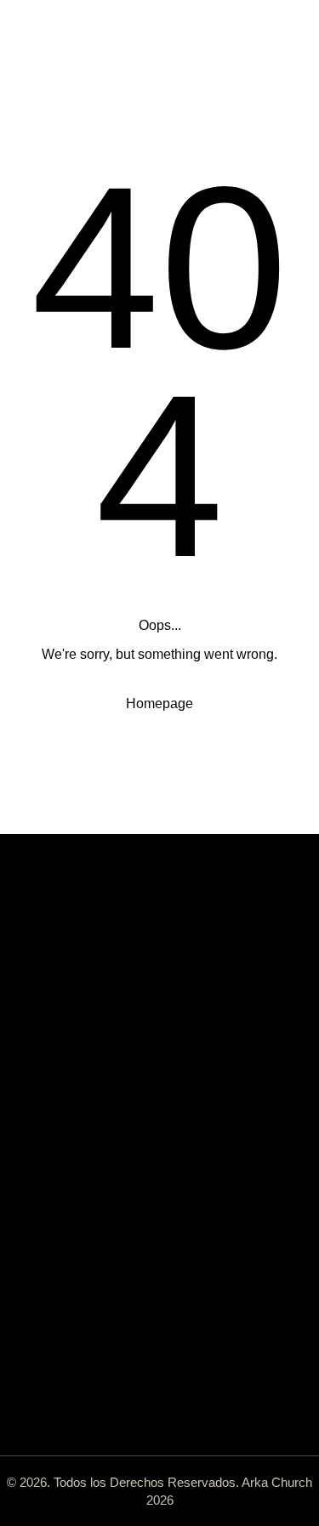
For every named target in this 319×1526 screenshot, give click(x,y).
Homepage (159, 703)
